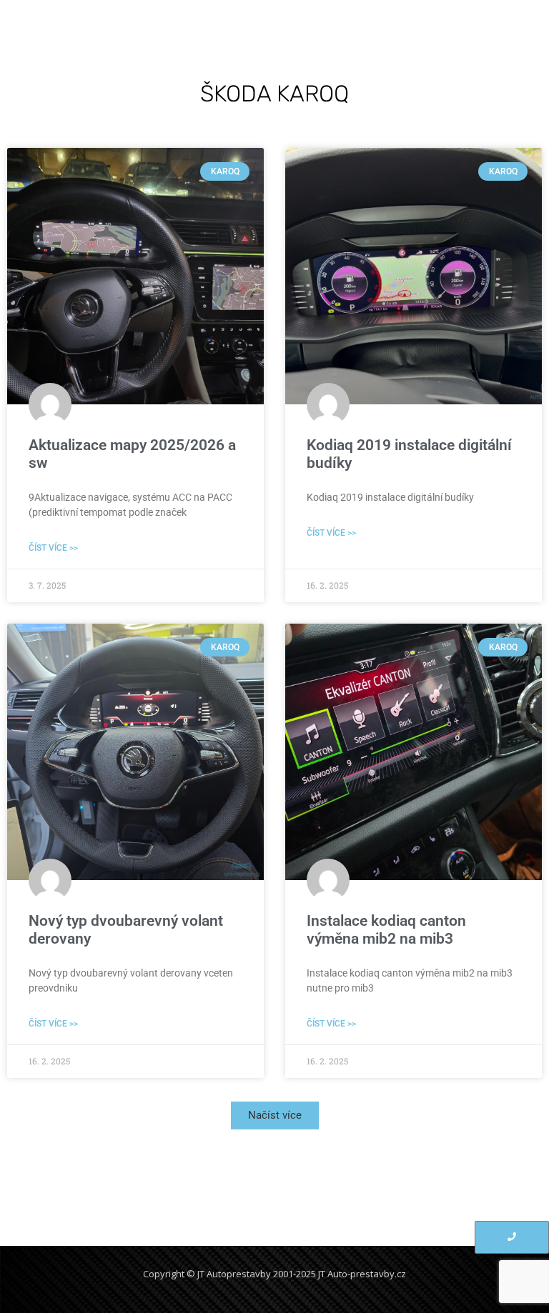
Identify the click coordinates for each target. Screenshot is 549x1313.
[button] (275, 1115)
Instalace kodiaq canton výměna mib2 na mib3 (386, 929)
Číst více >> (53, 548)
